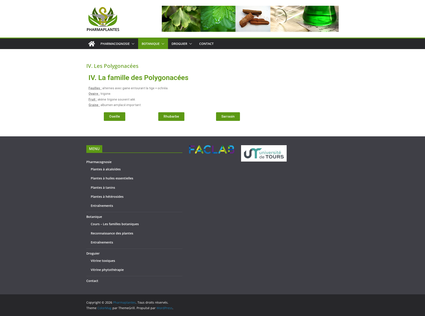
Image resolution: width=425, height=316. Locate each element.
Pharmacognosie (115, 44)
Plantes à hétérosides (107, 196)
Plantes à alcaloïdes (106, 169)
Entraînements (102, 206)
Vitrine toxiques (103, 261)
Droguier (179, 44)
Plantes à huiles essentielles (112, 178)
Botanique (151, 44)
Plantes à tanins (103, 187)
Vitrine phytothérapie (107, 270)
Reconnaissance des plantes (112, 233)
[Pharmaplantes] (91, 43)
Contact (206, 44)
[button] (132, 44)
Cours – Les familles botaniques (115, 224)
